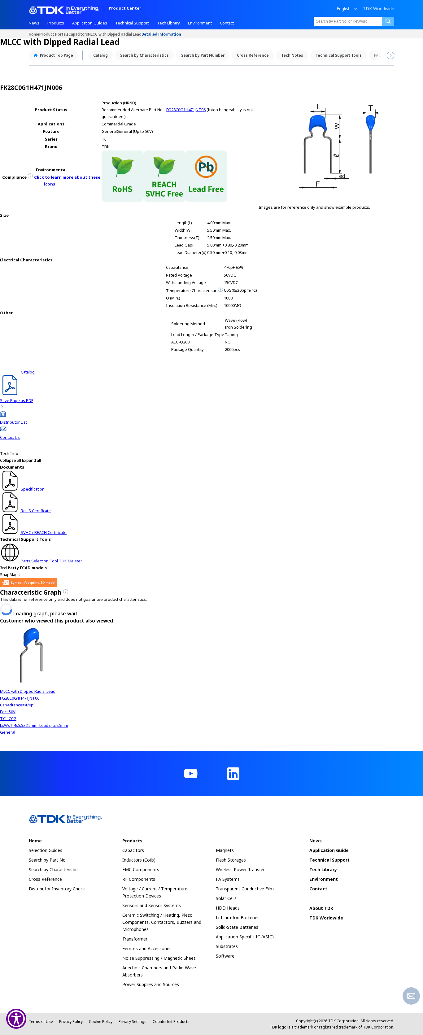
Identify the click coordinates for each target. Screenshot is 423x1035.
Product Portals (53, 34)
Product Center (125, 8)
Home (34, 34)
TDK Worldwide (378, 8)
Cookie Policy (100, 1021)
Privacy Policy (71, 1021)
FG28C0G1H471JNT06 (186, 109)
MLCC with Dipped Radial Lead (115, 34)
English (344, 8)
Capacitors (78, 34)
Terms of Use (41, 1021)
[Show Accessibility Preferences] (16, 1019)
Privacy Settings (132, 1021)
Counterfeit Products (171, 1021)
